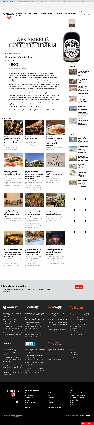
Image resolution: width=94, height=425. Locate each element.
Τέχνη (49, 395)
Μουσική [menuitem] (44, 13)
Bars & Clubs (29, 395)
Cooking (71, 1)
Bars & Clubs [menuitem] (27, 13)
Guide (49, 400)
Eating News (9, 53)
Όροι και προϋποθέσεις (77, 395)
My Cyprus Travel (79, 1)
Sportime (31, 1)
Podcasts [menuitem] (19, 16)
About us (72, 402)
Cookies (72, 405)
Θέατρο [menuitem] (61, 13)
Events (27, 407)
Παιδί (49, 393)
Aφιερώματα (52, 402)
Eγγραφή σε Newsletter (77, 393)
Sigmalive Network (8, 1)
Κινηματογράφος (30, 402)
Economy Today (39, 1)
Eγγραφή (79, 287)
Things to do (29, 397)
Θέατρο (27, 405)
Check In (59, 1)
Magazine (64, 1)
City (46, 1)
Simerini (25, 1)
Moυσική (28, 400)
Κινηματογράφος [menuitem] (53, 13)
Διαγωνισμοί (52, 405)
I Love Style (52, 1)
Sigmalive (19, 1)
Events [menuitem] (73, 13)
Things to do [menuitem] (36, 13)
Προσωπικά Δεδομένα (77, 397)
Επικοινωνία (74, 400)
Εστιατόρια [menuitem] (19, 13)
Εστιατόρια (17, 53)
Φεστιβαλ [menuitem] (67, 13)
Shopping (51, 397)
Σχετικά (7, 118)
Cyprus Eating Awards (54, 407)
